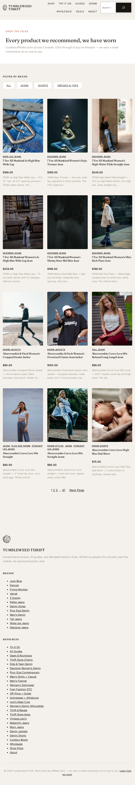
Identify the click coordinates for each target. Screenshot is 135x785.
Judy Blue (16, 581)
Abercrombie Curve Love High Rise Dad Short (110, 451)
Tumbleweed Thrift (19, 7)
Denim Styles (55, 446)
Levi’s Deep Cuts (20, 701)
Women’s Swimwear (22, 685)
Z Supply (15, 597)
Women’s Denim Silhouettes (27, 705)
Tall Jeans (98, 349)
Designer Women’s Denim (25, 668)
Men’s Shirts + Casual (23, 676)
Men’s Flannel (18, 680)
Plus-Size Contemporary (25, 672)
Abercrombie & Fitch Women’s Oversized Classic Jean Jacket (65, 355)
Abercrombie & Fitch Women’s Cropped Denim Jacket (21, 355)
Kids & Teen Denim (21, 663)
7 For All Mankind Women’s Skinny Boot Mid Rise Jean (63, 258)
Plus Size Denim (20, 446)
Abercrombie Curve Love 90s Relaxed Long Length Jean (109, 355)
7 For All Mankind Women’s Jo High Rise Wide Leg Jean (21, 258)
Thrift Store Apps (20, 714)
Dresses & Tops (67, 85)
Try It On (15, 647)
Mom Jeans (17, 727)
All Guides (16, 651)
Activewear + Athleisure (24, 697)
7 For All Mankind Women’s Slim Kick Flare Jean (111, 258)
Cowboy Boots (19, 739)
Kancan (14, 585)
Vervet (13, 593)
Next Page (76, 490)
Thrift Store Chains (21, 659)
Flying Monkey (19, 589)
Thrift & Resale (18, 710)
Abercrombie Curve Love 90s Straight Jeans (65, 455)
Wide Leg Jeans (12, 156)
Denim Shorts (100, 446)
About (13, 752)
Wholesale (16, 743)
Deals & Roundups (21, 655)
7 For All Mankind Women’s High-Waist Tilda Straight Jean (110, 162)
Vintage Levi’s (18, 718)
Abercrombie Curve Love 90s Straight (20, 455)
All (9, 85)
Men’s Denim (17, 614)
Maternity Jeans (19, 722)
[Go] (123, 7)
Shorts (43, 85)
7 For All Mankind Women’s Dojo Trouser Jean (67, 162)
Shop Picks (16, 748)
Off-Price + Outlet (20, 693)
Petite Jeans (17, 602)
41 (63, 490)
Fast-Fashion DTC (21, 689)
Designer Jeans (56, 156)
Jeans (24, 85)
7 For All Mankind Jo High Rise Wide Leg (21, 162)
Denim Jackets (12, 349)
